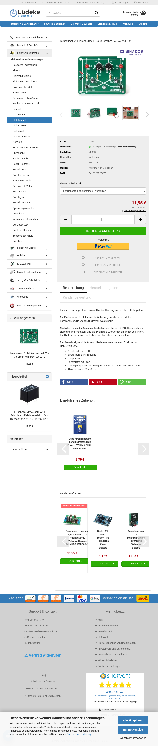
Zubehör (17, 241)
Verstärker (18, 213)
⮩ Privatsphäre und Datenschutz (112, 648)
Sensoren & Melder (23, 186)
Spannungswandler (23, 208)
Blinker (16, 70)
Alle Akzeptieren (133, 720)
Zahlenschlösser (22, 230)
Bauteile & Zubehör (54, 23)
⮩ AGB (99, 619)
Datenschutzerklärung (79, 734)
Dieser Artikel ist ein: (71, 183)
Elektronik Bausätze (81, 23)
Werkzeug (22, 296)
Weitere (143, 23)
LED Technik (19, 120)
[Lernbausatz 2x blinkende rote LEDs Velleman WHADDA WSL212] (103, 75)
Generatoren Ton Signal (25, 98)
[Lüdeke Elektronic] (25, 13)
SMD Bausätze (21, 191)
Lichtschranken (21, 136)
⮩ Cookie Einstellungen (107, 666)
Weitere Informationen (133, 737)
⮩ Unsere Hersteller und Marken (43, 696)
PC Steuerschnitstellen (25, 147)
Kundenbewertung (77, 297)
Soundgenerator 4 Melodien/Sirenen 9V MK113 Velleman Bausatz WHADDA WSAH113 (136, 539)
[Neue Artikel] (47, 377)
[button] (146, 114)
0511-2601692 (28, 2)
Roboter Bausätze (22, 175)
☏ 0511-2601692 (34, 619)
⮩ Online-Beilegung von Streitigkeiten (115, 643)
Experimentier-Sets (23, 87)
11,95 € (29, 363)
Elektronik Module (107, 23)
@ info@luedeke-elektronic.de (40, 631)
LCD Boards (19, 114)
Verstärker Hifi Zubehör (25, 219)
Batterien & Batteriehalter (24, 23)
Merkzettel (142, 2)
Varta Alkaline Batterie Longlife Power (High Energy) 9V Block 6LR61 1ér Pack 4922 (80, 443)
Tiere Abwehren (25, 288)
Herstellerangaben (104, 288)
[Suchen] (96, 13)
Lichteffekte (19, 125)
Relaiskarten (19, 169)
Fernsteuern (19, 92)
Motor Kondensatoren (29, 272)
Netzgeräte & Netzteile (28, 280)
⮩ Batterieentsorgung (106, 625)
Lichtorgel (18, 131)
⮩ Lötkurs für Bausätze (43, 681)
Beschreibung (73, 288)
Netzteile (17, 142)
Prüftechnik (19, 153)
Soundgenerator (21, 202)
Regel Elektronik (21, 164)
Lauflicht (17, 109)
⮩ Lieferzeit (101, 637)
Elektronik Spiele (22, 75)
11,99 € (29, 426)
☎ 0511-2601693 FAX (36, 625)
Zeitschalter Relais (23, 235)
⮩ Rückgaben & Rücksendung (42, 688)
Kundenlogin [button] (121, 2)
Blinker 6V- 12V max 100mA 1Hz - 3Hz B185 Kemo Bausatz (103, 539)
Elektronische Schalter (25, 81)
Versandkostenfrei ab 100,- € (91, 2)
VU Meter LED (20, 224)
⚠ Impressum (32, 643)
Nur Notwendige (133, 729)
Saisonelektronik (22, 180)
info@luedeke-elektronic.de (56, 2)
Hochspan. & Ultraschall (26, 103)
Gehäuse (128, 23)
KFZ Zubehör (24, 263)
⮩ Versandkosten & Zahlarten (111, 654)
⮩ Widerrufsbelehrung (107, 660)
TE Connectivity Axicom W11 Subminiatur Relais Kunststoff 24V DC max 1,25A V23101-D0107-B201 (29, 415)
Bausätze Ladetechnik (25, 64)
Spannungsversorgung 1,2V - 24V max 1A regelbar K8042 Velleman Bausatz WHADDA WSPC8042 (77, 538)
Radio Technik (20, 158)
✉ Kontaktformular (34, 637)
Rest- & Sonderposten (29, 305)
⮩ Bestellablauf (103, 631)
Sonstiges (18, 197)
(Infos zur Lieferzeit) (126, 147)
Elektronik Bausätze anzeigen (27, 59)
